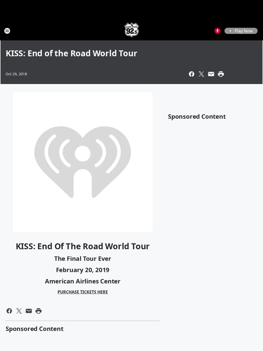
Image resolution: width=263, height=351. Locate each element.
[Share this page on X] (201, 74)
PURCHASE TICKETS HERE (83, 292)
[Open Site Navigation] (7, 31)
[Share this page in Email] (211, 74)
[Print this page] (220, 74)
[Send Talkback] (217, 31)
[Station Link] (131, 30)
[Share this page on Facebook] (191, 74)
